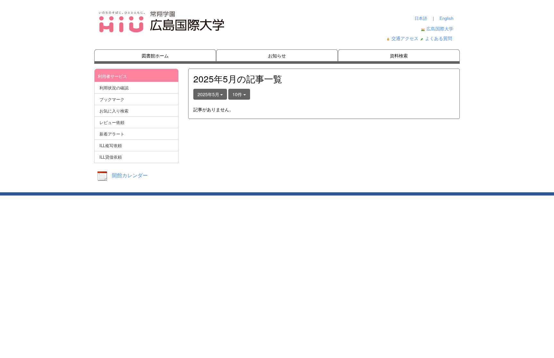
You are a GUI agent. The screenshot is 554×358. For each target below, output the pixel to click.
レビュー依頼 (111, 122)
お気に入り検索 (114, 111)
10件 (237, 94)
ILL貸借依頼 (110, 157)
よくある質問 (438, 38)
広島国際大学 (439, 28)
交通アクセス (404, 38)
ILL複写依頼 (110, 145)
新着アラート (111, 134)
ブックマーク (111, 99)
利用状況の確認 (114, 88)
